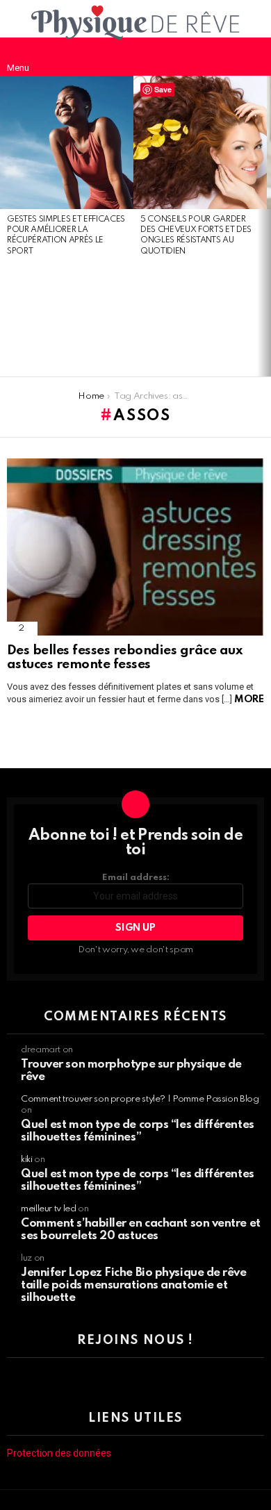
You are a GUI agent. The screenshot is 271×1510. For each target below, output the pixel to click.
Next (264, 226)
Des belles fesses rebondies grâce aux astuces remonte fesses (124, 658)
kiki (27, 1159)
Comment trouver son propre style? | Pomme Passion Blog (140, 1099)
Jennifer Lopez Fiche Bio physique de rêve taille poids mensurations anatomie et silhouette (134, 1285)
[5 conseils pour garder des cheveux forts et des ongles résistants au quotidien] (200, 142)
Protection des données (59, 1453)
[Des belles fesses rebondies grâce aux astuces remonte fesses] (135, 546)
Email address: (136, 877)
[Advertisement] (66, 317)
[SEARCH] (253, 56)
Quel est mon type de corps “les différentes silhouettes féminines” (137, 1131)
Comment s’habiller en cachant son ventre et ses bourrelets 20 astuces (141, 1230)
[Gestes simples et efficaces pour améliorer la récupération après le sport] (66, 142)
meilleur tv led (48, 1208)
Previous (7, 226)
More (248, 699)
